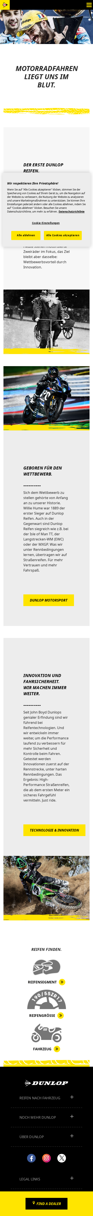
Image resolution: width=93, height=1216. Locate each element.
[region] (46, 210)
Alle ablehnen (26, 235)
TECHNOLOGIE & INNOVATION (54, 830)
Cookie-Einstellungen (46, 223)
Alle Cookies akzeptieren (62, 235)
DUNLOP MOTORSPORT (48, 600)
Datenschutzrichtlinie (72, 211)
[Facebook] (31, 1158)
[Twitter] (61, 1158)
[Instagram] (46, 1158)
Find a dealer (49, 1203)
